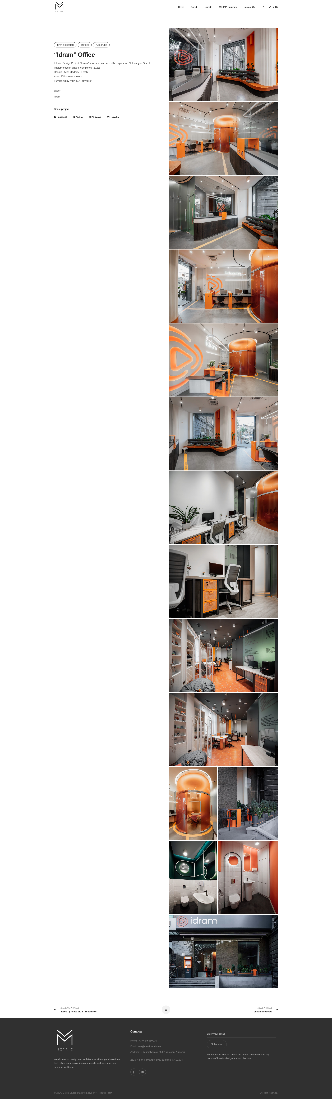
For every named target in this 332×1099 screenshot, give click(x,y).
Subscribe (216, 1044)
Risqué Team (105, 1093)
